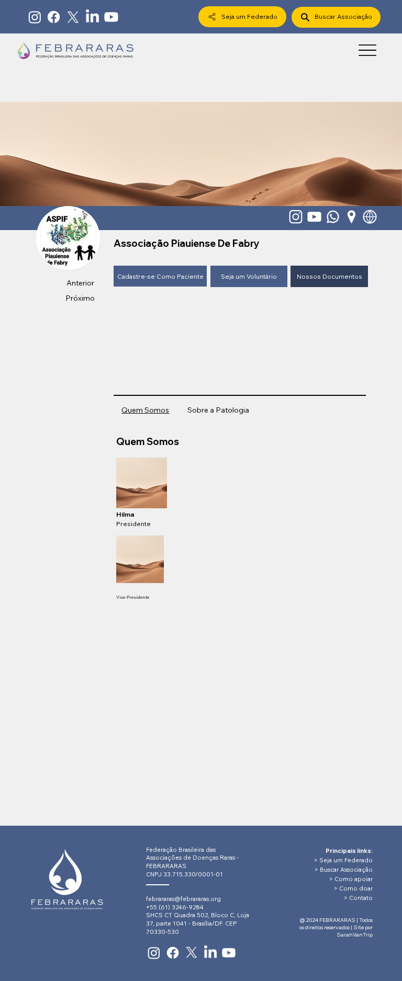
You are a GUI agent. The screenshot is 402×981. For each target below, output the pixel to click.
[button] (160, 276)
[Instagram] (35, 17)
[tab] (145, 410)
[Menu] (367, 50)
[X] (73, 17)
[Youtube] (111, 17)
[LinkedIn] (92, 17)
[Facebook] (54, 17)
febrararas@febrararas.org (183, 899)
